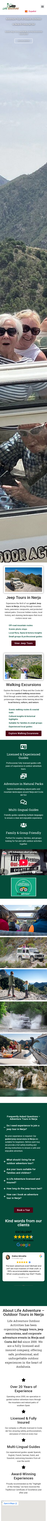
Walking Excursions (23, 684)
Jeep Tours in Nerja (23, 597)
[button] (42, 6)
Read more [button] (23, 1277)
